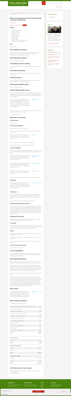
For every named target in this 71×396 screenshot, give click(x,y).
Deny (51, 391)
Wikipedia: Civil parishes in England (56, 384)
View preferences (63, 391)
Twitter (42, 386)
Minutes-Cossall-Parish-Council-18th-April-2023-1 (16, 25)
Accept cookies (38, 391)
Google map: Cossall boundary (55, 386)
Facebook (42, 384)
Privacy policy (6, 394)
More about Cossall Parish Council (53, 43)
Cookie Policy (3, 394)
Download (24, 25)
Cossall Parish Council (18, 3)
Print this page (13, 22)
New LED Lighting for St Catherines (53, 63)
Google (42, 387)
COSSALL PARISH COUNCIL (52, 52)
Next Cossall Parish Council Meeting (53, 56)
